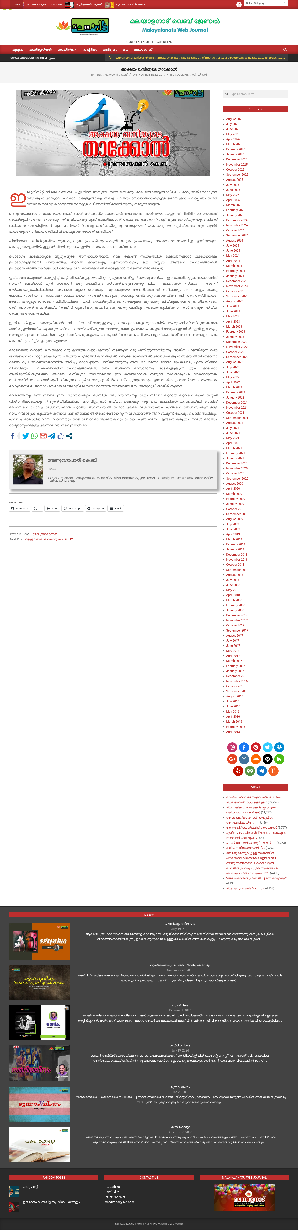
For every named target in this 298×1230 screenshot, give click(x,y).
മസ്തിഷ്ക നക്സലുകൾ (61, 4)
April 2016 (233, 716)
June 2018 (233, 585)
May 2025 (232, 195)
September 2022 (237, 357)
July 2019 (232, 524)
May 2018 (232, 590)
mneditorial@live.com (119, 1202)
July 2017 (232, 640)
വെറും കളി (30, 1187)
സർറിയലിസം (180, 1045)
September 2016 (237, 691)
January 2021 (235, 458)
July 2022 (232, 367)
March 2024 (234, 266)
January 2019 (235, 549)
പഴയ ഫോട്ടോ (180, 1127)
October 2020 (235, 473)
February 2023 (235, 331)
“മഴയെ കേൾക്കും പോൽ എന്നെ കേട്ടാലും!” (256, 878)
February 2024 (235, 271)
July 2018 (232, 580)
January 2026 (235, 154)
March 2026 (234, 144)
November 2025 (237, 164)
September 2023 (237, 296)
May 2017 (232, 651)
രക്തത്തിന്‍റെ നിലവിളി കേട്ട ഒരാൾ (251, 827)
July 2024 (232, 245)
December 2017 (236, 615)
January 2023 (235, 337)
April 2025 (233, 200)
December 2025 (236, 159)
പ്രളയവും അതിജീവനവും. (245, 888)
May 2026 (232, 134)
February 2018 (235, 605)
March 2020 (234, 494)
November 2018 (237, 559)
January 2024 (235, 276)
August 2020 (234, 483)
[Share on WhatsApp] (34, 435)
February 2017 (235, 666)
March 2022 (234, 387)
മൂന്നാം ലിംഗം (180, 1087)
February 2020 (235, 499)
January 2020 (235, 504)
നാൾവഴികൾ (198, 74)
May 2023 (232, 316)
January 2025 (235, 215)
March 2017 (234, 661)
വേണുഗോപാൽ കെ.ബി (112, 74)
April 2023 (233, 321)
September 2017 (237, 630)
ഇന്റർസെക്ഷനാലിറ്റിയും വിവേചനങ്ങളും (51, 1202)
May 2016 (232, 711)
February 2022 (235, 392)
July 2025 (232, 185)
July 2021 (232, 428)
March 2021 (234, 448)
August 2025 (234, 180)
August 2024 (234, 240)
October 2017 (235, 625)
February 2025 (235, 210)
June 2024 (233, 250)
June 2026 (233, 129)
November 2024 (237, 225)
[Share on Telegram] (51, 435)
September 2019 (237, 514)
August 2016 (234, 696)
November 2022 (237, 347)
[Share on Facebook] (12, 435)
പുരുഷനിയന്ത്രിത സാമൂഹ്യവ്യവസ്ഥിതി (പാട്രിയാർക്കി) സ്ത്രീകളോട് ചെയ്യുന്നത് (140, 4)
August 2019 (234, 519)
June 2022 (233, 372)
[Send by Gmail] (43, 435)
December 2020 (236, 463)
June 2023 (233, 311)
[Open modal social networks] (69, 435)
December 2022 (236, 342)
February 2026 (235, 149)
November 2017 (237, 620)
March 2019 (234, 539)
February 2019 (235, 544)
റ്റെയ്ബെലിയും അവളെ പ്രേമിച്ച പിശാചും (180, 965)
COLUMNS (181, 74)
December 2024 (236, 220)
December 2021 (236, 402)
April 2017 (233, 656)
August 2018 (234, 575)
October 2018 (235, 564)
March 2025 (234, 205)
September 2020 (237, 478)
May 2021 (232, 438)
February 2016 (235, 727)
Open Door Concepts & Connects (164, 1223)
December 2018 (236, 554)
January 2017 (235, 671)
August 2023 (234, 301)
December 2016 (236, 676)
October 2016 (235, 686)
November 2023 (237, 286)
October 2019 (235, 509)
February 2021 (235, 453)
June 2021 (233, 433)
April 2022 (233, 382)
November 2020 (237, 468)
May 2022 (232, 377)
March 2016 (234, 721)
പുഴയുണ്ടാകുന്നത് (43, 534)
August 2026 (234, 119)
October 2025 (235, 169)
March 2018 (234, 600)
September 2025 (237, 174)
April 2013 (233, 732)
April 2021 (233, 443)
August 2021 (234, 423)
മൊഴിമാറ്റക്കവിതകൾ (180, 924)
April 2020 (233, 489)
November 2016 (237, 681)
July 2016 (232, 701)
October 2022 (235, 352)
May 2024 (232, 256)
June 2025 (233, 190)
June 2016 (233, 706)
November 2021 (237, 407)
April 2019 (233, 534)
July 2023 (232, 306)
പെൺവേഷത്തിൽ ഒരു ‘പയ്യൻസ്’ (251, 843)
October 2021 (235, 413)
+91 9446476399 (115, 1197)
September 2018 (237, 570)
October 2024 (235, 230)
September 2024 (237, 235)
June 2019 (233, 529)
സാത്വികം (180, 1005)
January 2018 (235, 610)
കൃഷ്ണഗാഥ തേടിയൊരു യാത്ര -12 (49, 539)
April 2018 (233, 595)
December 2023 (236, 281)
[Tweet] (25, 435)
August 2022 (234, 362)
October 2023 (235, 291)
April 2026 (233, 139)
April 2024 (233, 261)
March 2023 (234, 326)
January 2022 (235, 397)
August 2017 (234, 635)
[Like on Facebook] (60, 435)
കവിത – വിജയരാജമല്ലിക (245, 848)
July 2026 (232, 124)
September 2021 (237, 418)
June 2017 (233, 646)
